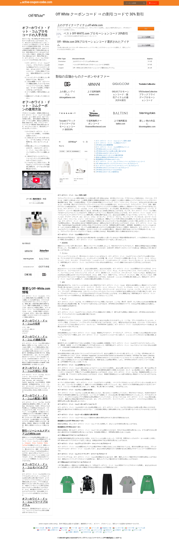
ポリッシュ (74, 530)
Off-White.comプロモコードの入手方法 (109, 170)
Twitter (46, 443)
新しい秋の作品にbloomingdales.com (147, 124)
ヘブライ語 (98, 532)
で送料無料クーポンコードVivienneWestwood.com (95, 124)
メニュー (154, 3)
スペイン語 (95, 528)
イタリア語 (130, 528)
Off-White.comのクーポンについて (107, 153)
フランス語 (84, 528)
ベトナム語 (141, 528)
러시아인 (65, 528)
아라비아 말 (87, 532)
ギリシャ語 (137, 530)
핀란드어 (108, 530)
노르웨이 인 (54, 530)
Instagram (28, 443)
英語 (49, 528)
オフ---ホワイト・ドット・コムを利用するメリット (112, 147)
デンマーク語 (85, 530)
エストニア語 (97, 530)
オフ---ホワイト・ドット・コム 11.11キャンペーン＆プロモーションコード (120, 161)
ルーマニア (108, 532)
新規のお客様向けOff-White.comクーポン (109, 157)
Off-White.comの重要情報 (105, 145)
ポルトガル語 (39, 528)
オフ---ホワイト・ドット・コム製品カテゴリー (111, 143)
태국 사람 (127, 530)
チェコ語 (64, 530)
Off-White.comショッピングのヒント (108, 149)
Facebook (39, 443)
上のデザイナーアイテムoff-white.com (80, 25)
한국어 (56, 528)
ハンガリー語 (118, 528)
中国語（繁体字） (74, 532)
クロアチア (42, 530)
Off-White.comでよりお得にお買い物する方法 (111, 151)
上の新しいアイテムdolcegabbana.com (67, 94)
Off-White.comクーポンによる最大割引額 (109, 155)
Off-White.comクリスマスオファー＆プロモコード (112, 168)
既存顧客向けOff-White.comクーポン (108, 159)
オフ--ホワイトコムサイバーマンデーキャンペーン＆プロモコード (117, 166)
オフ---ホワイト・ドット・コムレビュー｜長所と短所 (113, 141)
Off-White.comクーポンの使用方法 (107, 172)
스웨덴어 (118, 530)
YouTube (24, 445)
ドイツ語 (74, 528)
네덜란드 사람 (106, 528)
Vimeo (34, 443)
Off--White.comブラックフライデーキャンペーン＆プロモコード (117, 163)
